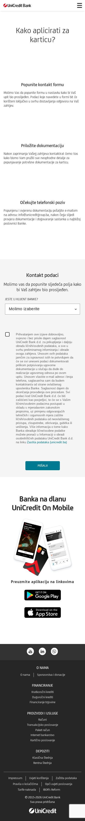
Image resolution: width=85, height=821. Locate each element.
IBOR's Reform (51, 789)
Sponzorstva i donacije (51, 674)
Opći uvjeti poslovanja (58, 784)
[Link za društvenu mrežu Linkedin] (42, 651)
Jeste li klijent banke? (21, 299)
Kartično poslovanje (42, 740)
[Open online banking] (68, 5)
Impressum (15, 778)
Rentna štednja (42, 763)
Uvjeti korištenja (39, 778)
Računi (42, 719)
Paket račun (42, 730)
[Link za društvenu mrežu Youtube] (30, 651)
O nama (25, 674)
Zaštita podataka (66, 778)
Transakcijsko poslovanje (42, 725)
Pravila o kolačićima (25, 784)
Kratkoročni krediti (43, 692)
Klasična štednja (42, 757)
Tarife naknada (27, 789)
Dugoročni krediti (42, 697)
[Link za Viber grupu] (54, 651)
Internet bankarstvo (42, 735)
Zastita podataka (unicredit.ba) (47, 442)
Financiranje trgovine (42, 702)
